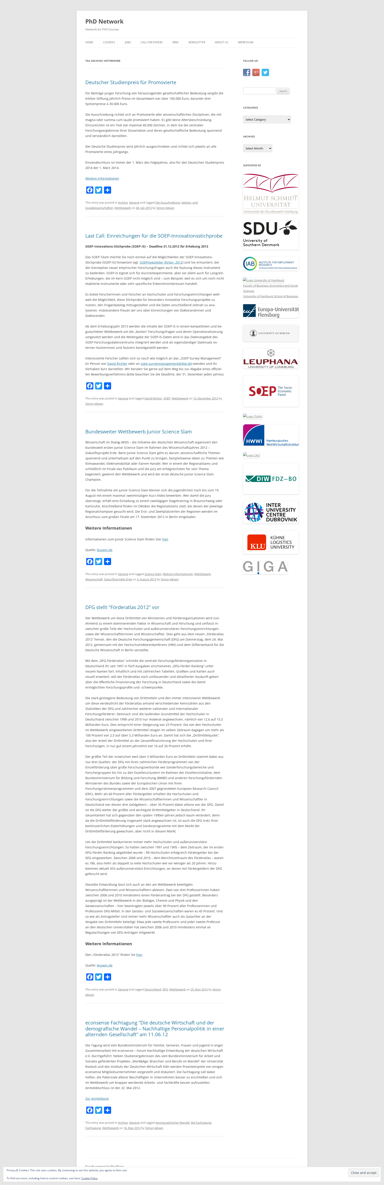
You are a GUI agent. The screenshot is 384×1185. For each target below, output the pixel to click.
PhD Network (104, 21)
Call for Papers (152, 42)
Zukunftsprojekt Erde (118, 579)
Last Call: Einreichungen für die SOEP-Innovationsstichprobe (153, 235)
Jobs (128, 42)
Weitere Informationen (102, 178)
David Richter (117, 363)
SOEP (166, 398)
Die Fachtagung (201, 1123)
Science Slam (152, 574)
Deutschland (152, 989)
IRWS (175, 42)
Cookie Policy (89, 1178)
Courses (109, 42)
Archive (123, 202)
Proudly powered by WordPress (104, 1166)
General (134, 202)
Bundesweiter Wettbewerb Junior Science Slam (138, 431)
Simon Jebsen (165, 208)
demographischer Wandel (173, 1123)
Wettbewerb (122, 208)
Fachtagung (93, 1128)
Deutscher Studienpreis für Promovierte (130, 82)
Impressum (245, 42)
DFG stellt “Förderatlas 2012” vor (122, 607)
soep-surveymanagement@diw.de (166, 363)
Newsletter (196, 42)
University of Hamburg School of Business (270, 296)
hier (165, 539)
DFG (165, 989)
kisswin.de (104, 550)
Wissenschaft (94, 579)
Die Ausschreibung (168, 202)
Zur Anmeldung (97, 1098)
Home (89, 42)
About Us (221, 42)
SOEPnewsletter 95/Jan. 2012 (161, 262)
